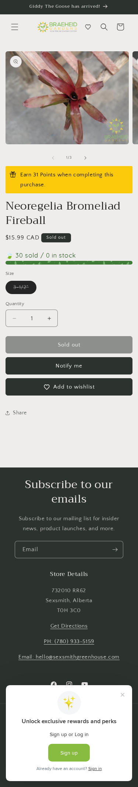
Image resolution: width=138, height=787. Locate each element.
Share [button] (20, 413)
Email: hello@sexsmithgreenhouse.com (69, 657)
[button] (15, 27)
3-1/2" (24, 289)
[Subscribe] (115, 549)
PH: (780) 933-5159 (69, 641)
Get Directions (69, 626)
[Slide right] (85, 158)
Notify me (69, 366)
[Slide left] (53, 158)
